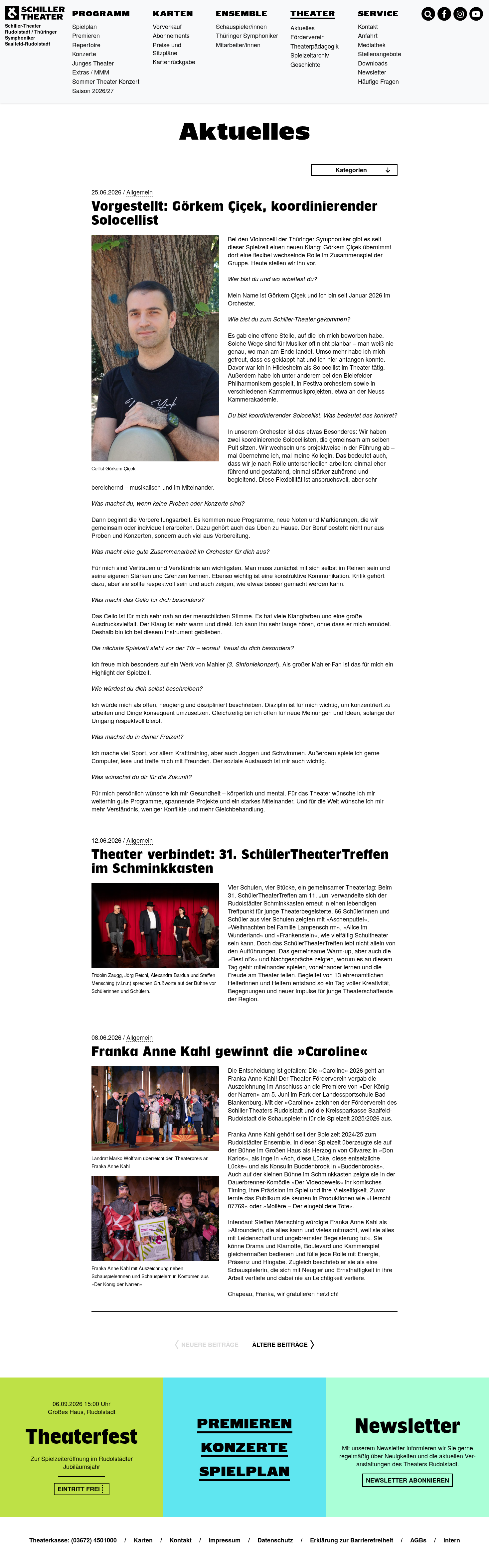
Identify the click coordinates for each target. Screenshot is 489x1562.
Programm (101, 14)
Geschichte (305, 64)
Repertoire (86, 44)
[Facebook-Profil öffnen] (444, 14)
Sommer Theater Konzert (105, 81)
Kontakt (368, 26)
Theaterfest (82, 1436)
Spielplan (84, 26)
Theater (312, 14)
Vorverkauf (167, 26)
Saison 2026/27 (93, 90)
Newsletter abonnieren (407, 1480)
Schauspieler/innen (241, 26)
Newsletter (372, 71)
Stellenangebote (379, 53)
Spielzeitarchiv (309, 55)
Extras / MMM (90, 71)
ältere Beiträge (280, 1344)
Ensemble (241, 14)
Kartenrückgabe (174, 61)
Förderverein (307, 36)
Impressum (225, 1540)
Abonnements (171, 35)
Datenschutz (275, 1540)
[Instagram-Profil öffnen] (460, 14)
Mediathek (372, 44)
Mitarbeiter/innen (238, 44)
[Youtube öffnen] (476, 14)
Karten (173, 14)
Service (378, 14)
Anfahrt (368, 35)
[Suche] (428, 14)
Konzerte (84, 53)
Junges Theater (93, 63)
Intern (451, 1540)
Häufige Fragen (378, 81)
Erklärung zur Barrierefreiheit (351, 1540)
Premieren (86, 35)
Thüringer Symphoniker (247, 35)
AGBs (418, 1540)
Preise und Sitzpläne (167, 48)
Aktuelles (302, 27)
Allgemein (139, 191)
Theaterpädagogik (314, 46)
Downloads (373, 63)
